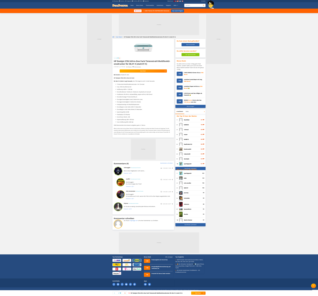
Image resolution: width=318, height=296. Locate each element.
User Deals (119, 37)
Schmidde (187, 198)
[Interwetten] (117, 264)
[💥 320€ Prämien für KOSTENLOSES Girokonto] (137, 10)
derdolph (186, 159)
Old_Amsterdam (134, 191)
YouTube (135, 1)
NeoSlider (186, 120)
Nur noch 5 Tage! (177, 11)
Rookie (186, 214)
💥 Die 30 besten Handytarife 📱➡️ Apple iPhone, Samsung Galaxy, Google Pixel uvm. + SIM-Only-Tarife (189, 266)
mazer (185, 134)
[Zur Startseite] (211, 4)
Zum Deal (143, 71)
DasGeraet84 (187, 149)
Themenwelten (150, 5)
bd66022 (186, 124)
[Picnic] (117, 269)
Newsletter (146, 1)
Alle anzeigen (190, 106)
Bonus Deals (139, 5)
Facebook (122, 1)
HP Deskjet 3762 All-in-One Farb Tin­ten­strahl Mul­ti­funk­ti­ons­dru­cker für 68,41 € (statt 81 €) (155, 293)
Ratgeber (168, 5)
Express (131, 203)
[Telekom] (127, 269)
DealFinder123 (188, 144)
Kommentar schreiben (166, 163)
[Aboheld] (117, 260)
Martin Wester (188, 220)
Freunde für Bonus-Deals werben (160, 273)
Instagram (129, 1)
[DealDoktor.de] (120, 5)
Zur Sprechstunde (191, 54)
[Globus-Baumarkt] (127, 260)
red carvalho (187, 183)
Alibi (185, 178)
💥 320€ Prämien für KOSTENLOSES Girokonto (156, 11)
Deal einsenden (190, 44)
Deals (132, 5)
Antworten (126, 173)
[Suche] (204, 5)
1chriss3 (186, 129)
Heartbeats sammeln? (190, 168)
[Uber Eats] (137, 269)
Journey (186, 193)
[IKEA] (137, 260)
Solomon (186, 204)
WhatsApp (116, 1)
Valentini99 (187, 154)
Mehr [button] (175, 5)
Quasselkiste (187, 209)
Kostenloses (160, 5)
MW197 (186, 188)
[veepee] (117, 273)
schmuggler (132, 167)
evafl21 (133, 179)
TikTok (140, 1)
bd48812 (186, 139)
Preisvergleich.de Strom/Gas (159, 260)
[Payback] (137, 264)
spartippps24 (187, 164)
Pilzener (130, 67)
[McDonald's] (127, 264)
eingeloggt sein (133, 220)
